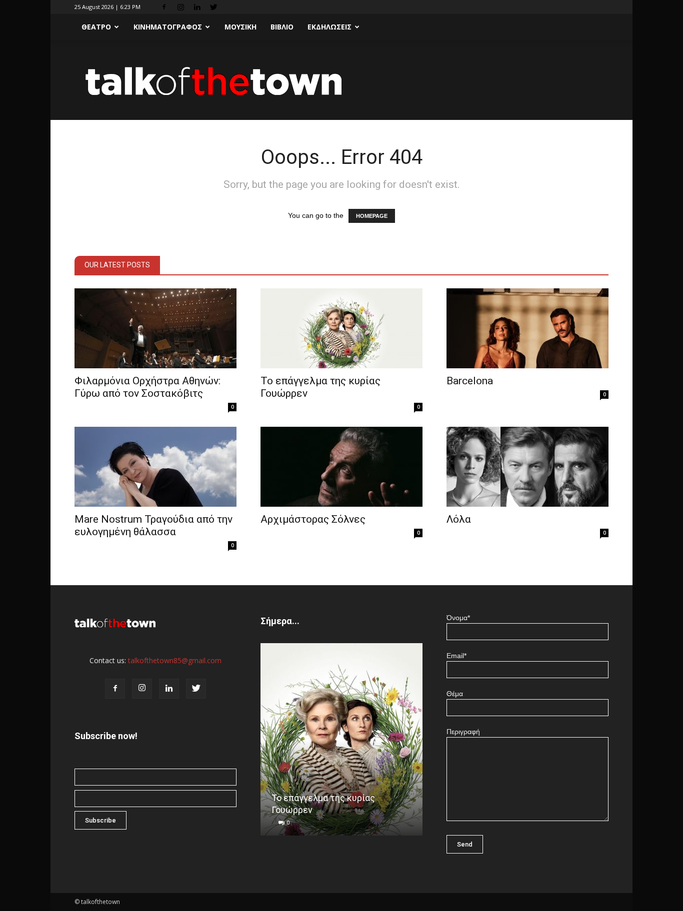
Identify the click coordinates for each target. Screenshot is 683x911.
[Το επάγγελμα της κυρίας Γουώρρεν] (341, 328)
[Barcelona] (527, 328)
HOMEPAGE (372, 216)
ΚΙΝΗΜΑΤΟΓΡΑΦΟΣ (168, 26)
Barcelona (469, 381)
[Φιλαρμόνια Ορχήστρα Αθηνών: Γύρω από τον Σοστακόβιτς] (155, 328)
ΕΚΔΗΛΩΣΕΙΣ (330, 26)
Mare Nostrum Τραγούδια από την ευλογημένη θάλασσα (153, 525)
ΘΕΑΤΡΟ (96, 26)
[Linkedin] (197, 7)
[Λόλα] (527, 467)
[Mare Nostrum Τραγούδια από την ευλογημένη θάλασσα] (155, 467)
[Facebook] (164, 7)
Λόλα (458, 519)
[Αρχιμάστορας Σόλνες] (341, 467)
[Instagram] (180, 7)
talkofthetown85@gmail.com (175, 660)
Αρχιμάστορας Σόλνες (313, 519)
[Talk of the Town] (342, 80)
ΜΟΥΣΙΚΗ (240, 26)
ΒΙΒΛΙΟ (282, 26)
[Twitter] (213, 7)
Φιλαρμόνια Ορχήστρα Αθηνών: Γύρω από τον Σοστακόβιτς (147, 387)
